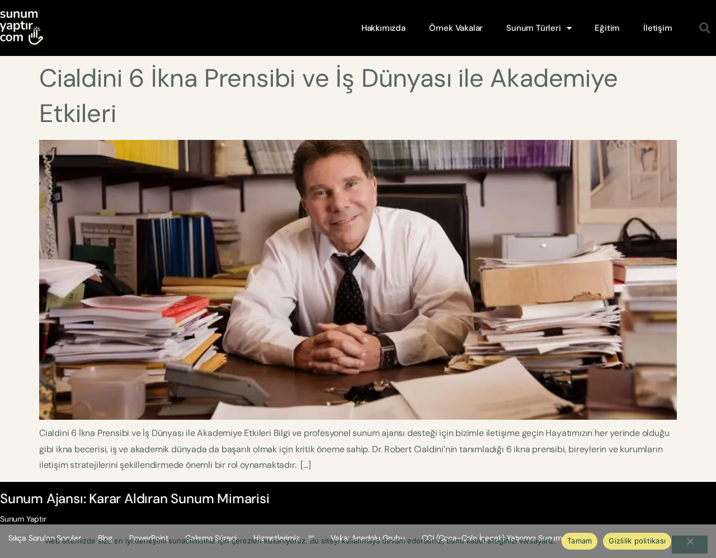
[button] (705, 28)
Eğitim (607, 28)
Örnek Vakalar (456, 28)
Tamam (579, 540)
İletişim (657, 28)
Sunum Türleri (533, 28)
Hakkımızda (383, 28)
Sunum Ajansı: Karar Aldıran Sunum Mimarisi (135, 498)
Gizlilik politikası (637, 540)
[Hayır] (690, 545)
